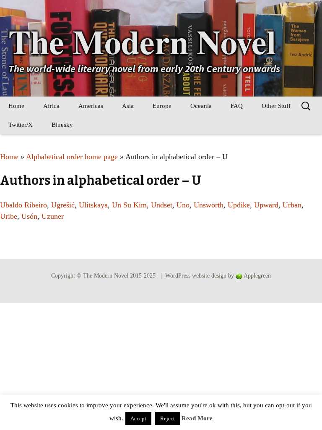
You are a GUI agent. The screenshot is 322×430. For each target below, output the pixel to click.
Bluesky (62, 124)
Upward (266, 205)
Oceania (201, 105)
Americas (90, 105)
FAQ (237, 105)
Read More (197, 418)
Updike (239, 205)
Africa (51, 105)
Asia (128, 105)
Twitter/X (20, 124)
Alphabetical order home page (72, 156)
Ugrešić (63, 205)
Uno (183, 205)
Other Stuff (276, 105)
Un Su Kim (129, 205)
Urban (292, 205)
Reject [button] (167, 418)
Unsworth (208, 205)
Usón (29, 216)
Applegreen (257, 276)
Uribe (8, 216)
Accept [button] (138, 418)
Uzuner (53, 216)
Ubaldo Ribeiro (23, 205)
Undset (161, 205)
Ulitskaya (93, 205)
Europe (162, 105)
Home (16, 105)
